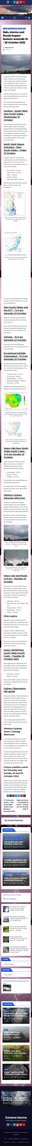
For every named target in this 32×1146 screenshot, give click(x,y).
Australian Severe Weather (11, 836)
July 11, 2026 (10, 1077)
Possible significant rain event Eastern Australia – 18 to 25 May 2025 (15, 862)
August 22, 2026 (11, 1018)
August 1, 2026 (10, 1056)
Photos (20, 28)
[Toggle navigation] (14, 17)
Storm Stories (6, 1142)
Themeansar (16, 1134)
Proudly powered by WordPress (11, 1132)
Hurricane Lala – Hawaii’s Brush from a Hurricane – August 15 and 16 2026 (16, 1015)
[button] (26, 17)
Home (5, 1138)
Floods (5, 28)
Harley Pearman (9, 47)
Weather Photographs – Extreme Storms (18, 1138)
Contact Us (14, 1142)
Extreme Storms (16, 9)
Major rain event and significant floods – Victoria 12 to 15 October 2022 (22, 804)
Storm (6, 875)
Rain (24, 28)
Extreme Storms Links (23, 1142)
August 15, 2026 (11, 1037)
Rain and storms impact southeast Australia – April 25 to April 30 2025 (15, 880)
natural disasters (12, 28)
